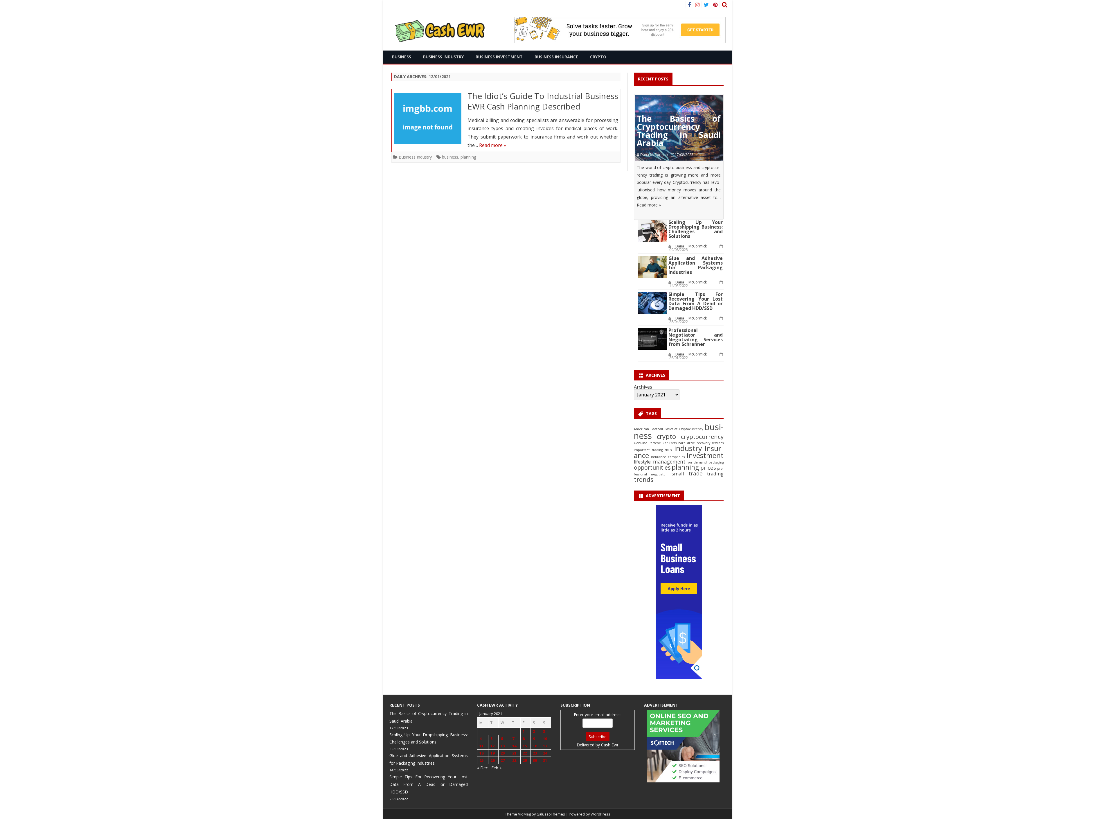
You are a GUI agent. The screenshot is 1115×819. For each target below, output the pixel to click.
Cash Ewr (609, 745)
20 (503, 753)
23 (535, 753)
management (669, 461)
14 (514, 745)
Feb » (496, 767)
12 (492, 745)
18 (481, 753)
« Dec (482, 767)
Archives (643, 387)
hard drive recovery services (701, 443)
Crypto (598, 57)
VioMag (524, 814)
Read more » (492, 145)
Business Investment (499, 57)
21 (514, 753)
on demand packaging (706, 462)
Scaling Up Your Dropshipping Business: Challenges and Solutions (695, 229)
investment (705, 455)
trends (643, 479)
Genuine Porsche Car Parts (655, 443)
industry (688, 448)
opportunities (652, 467)
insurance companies (668, 457)
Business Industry (443, 57)
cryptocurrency (702, 436)
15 (525, 745)
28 (514, 760)
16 (535, 745)
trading (715, 473)
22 (525, 753)
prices (708, 467)
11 (481, 745)
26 (492, 760)
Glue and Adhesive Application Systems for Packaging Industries (695, 265)
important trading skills (653, 450)
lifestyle (642, 462)
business (450, 157)
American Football (648, 429)
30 (535, 760)
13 (503, 745)
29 (525, 760)
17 (545, 745)
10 (545, 738)
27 (503, 760)
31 (545, 760)
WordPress (600, 814)
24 (545, 753)
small (678, 473)
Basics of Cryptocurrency (683, 429)
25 (481, 760)
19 (492, 753)
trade (695, 473)
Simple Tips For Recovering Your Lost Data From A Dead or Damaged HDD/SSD (695, 301)
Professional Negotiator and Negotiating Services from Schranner (695, 337)
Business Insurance (556, 57)
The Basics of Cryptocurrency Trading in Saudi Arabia (679, 130)
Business (401, 57)
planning (468, 157)
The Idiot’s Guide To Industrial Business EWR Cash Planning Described (542, 101)
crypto (666, 436)
